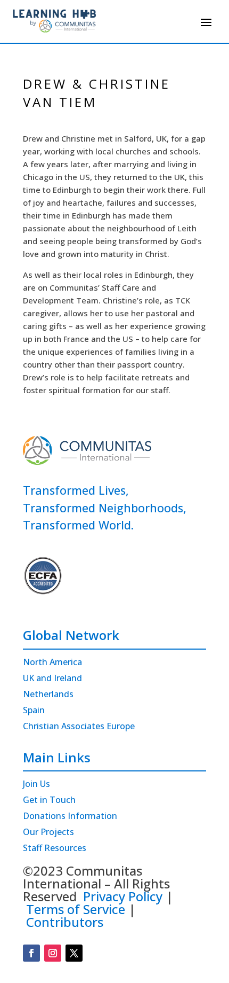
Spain (34, 711)
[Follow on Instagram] (52, 953)
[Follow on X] (74, 953)
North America (52, 663)
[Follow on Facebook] (31, 953)
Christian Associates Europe (79, 727)
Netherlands (48, 695)
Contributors (64, 922)
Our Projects (48, 833)
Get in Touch (49, 801)
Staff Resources (54, 849)
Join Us (36, 785)
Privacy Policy (122, 896)
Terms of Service (75, 909)
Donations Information (70, 817)
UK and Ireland (52, 679)
